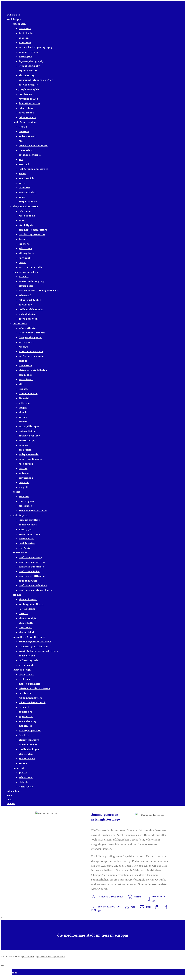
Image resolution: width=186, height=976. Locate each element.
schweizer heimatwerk (32, 702)
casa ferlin (25, 449)
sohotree (24, 131)
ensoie (22, 173)
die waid (24, 398)
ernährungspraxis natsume (35, 641)
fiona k (23, 126)
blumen (17, 594)
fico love (24, 735)
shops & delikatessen (25, 206)
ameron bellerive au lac (33, 510)
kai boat (23, 276)
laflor (22, 262)
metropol (24, 473)
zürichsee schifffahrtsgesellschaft (39, 290)
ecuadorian (25, 150)
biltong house (27, 253)
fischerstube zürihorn (32, 332)
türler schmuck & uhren (33, 145)
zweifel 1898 (26, 538)
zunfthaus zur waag (30, 557)
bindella (23, 421)
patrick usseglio (28, 84)
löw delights (26, 225)
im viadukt (25, 257)
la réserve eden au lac (32, 356)
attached (24, 164)
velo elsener (26, 777)
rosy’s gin (25, 548)
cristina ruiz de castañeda (34, 688)
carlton (23, 468)
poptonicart (26, 716)
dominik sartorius (29, 103)
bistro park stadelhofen (33, 370)
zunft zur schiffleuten (32, 576)
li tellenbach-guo (29, 749)
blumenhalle (26, 623)
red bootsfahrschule (31, 309)
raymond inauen (28, 98)
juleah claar (26, 108)
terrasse (24, 389)
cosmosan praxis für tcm (33, 646)
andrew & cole (27, 136)
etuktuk (23, 782)
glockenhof (25, 505)
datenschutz (28, 956)
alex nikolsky (27, 75)
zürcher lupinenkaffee (32, 234)
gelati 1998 (25, 248)
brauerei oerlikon (29, 534)
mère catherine (28, 328)
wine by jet (25, 529)
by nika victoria (28, 52)
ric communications (30, 697)
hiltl (21, 384)
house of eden (27, 655)
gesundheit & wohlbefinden (29, 637)
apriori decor (27, 758)
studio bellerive (28, 393)
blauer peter (26, 285)
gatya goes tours (29, 318)
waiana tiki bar (28, 431)
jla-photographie (29, 89)
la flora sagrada (28, 660)
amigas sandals (28, 201)
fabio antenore (27, 117)
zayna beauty (27, 665)
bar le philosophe (29, 426)
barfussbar (25, 304)
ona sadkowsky (28, 721)
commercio (25, 365)
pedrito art (25, 711)
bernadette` (26, 379)
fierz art (24, 707)
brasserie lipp (27, 440)
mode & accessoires (25, 122)
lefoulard (24, 187)
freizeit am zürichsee (25, 272)
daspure (23, 239)
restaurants (20, 323)
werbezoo (24, 679)
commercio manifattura (33, 229)
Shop (9, 795)
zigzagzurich (26, 674)
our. (21, 159)
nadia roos (25, 42)
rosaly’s (23, 346)
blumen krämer (28, 599)
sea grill (24, 487)
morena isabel (27, 192)
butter (22, 183)
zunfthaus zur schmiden (33, 585)
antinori (23, 417)
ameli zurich (26, 178)
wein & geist (20, 515)
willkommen (13, 15)
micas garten (26, 342)
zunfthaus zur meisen (31, 566)
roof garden (26, 463)
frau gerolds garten (30, 337)
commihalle (26, 374)
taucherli (24, 243)
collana (23, 360)
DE (13, 973)
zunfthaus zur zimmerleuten (35, 590)
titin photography (29, 65)
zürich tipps (14, 19)
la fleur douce (27, 608)
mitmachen (13, 791)
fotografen (19, 23)
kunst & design (22, 669)
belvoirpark (26, 477)
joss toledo (25, 693)
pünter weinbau (28, 524)
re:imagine (25, 56)
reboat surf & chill (30, 300)
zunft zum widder (29, 571)
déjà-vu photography (31, 61)
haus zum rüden (28, 580)
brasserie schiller (29, 435)
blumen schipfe (28, 618)
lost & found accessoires (33, 169)
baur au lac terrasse (31, 351)
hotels (16, 491)
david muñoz (26, 112)
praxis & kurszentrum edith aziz (38, 651)
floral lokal (25, 627)
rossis (22, 140)
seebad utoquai (28, 314)
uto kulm (24, 496)
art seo (23, 763)
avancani (24, 38)
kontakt (11, 803)
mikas (22, 220)
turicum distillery (29, 520)
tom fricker (26, 94)
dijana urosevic (28, 70)
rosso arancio (27, 215)
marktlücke (25, 725)
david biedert (27, 33)
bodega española (29, 454)
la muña (23, 445)
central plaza (27, 501)
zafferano (24, 403)
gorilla (23, 772)
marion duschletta (30, 683)
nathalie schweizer (30, 154)
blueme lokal (26, 632)
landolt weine (27, 543)
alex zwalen (26, 754)
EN (16, 973)
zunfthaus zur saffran (32, 562)
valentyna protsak (30, 730)
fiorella (23, 613)
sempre (23, 407)
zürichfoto (25, 28)
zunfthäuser (20, 552)
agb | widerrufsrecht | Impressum (50, 956)
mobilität (18, 768)
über (9, 799)
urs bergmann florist (31, 604)
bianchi (23, 412)
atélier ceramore (29, 739)
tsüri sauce (25, 211)
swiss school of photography (36, 47)
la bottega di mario (30, 459)
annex (22, 197)
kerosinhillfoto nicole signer (36, 80)
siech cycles (26, 786)
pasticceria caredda (31, 267)
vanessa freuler (28, 744)
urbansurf (25, 295)
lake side (24, 482)
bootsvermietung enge (32, 281)
